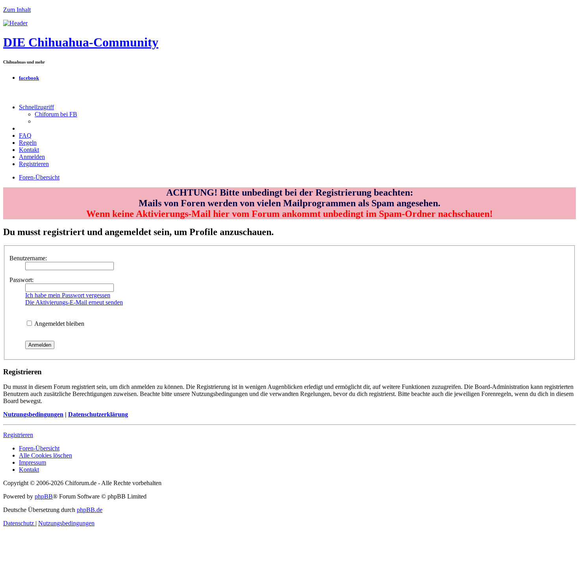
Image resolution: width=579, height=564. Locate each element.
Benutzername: (28, 258)
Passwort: (21, 279)
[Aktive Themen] (15, 23)
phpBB (44, 496)
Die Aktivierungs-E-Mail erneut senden (74, 302)
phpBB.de (89, 509)
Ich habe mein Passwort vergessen (67, 295)
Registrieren (18, 434)
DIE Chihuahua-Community (80, 42)
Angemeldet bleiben (58, 323)
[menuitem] (56, 114)
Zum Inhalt (17, 9)
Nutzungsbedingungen (33, 414)
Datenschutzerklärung (98, 414)
